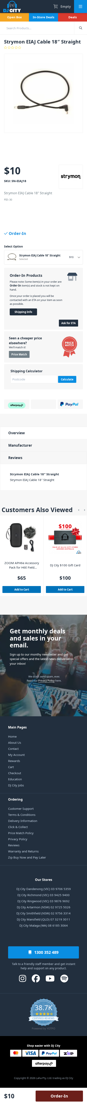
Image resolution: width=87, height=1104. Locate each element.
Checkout (14, 773)
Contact (13, 749)
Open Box (14, 17)
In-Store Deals (43, 17)
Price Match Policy (21, 833)
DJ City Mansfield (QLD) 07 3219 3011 (43, 919)
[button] (78, 509)
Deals (72, 17)
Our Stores (43, 879)
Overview (16, 433)
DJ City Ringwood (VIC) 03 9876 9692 (43, 901)
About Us (14, 742)
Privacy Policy (46, 680)
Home (12, 736)
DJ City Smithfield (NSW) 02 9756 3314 (43, 913)
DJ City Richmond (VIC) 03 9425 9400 (43, 895)
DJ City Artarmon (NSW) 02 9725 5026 (43, 907)
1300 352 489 (45, 952)
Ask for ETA (68, 323)
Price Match (19, 354)
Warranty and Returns (23, 851)
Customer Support (21, 809)
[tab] (43, 433)
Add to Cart (21, 589)
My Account (16, 755)
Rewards (14, 761)
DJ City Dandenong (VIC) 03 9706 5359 (43, 889)
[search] (37, 28)
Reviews (15, 457)
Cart (11, 767)
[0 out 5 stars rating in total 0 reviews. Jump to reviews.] (43, 47)
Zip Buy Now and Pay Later (27, 857)
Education (15, 779)
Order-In (59, 1096)
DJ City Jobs (16, 785)
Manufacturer (20, 445)
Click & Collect (18, 827)
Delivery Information (22, 821)
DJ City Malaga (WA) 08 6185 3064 (43, 925)
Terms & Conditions (21, 815)
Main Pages (17, 727)
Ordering (15, 799)
